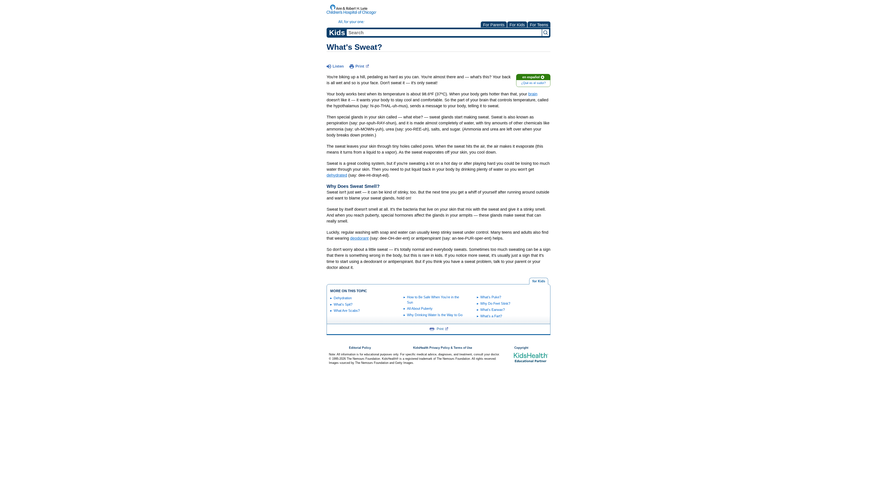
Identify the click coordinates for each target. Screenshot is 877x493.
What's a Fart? (491, 316)
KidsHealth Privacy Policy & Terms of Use (442, 347)
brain (532, 94)
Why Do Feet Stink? (495, 303)
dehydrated (337, 175)
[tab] (538, 281)
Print (359, 66)
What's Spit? (343, 304)
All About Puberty (420, 308)
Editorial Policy (360, 347)
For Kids (517, 25)
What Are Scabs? (347, 310)
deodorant (359, 238)
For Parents (494, 25)
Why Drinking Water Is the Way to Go (434, 315)
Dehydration (343, 298)
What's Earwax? (492, 310)
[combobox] (444, 32)
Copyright (521, 347)
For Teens (539, 25)
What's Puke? (490, 297)
